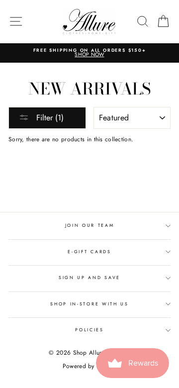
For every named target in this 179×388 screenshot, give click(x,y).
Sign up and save (89, 277)
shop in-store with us (89, 303)
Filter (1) (49, 117)
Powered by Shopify (89, 366)
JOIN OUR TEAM (89, 225)
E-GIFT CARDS (89, 251)
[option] (89, 53)
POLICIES (89, 329)
